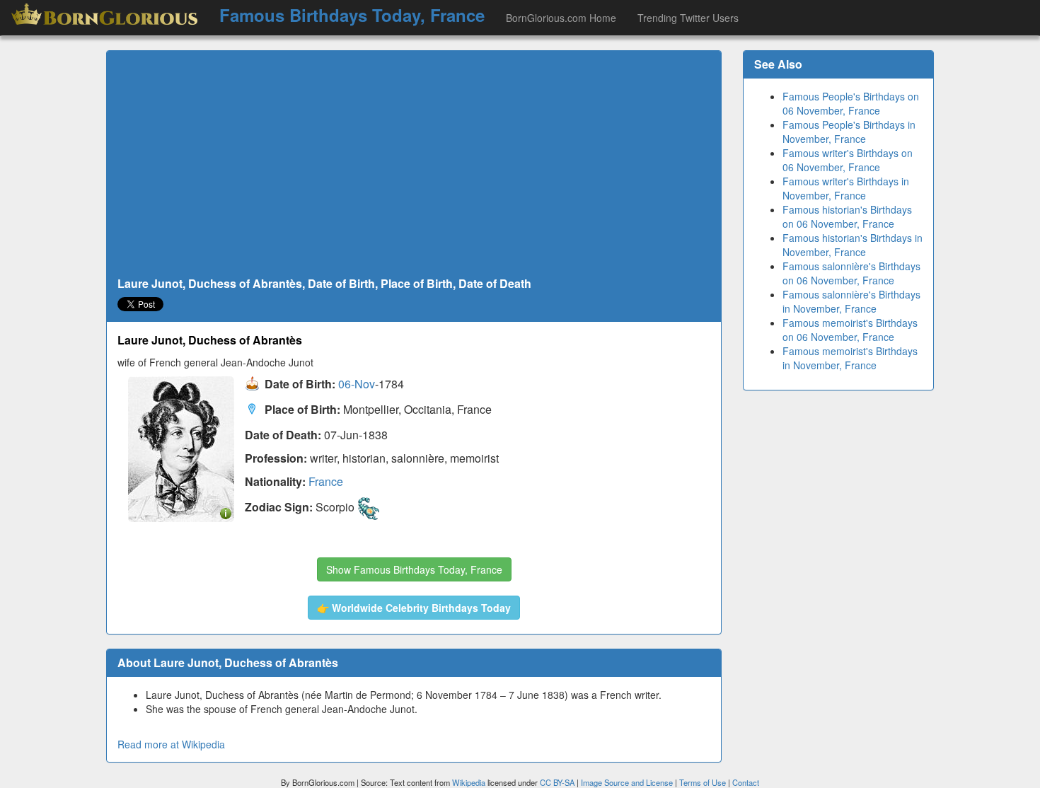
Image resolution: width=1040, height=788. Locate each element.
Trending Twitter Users (688, 18)
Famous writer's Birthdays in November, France (845, 188)
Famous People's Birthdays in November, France (848, 131)
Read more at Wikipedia (171, 744)
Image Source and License (627, 782)
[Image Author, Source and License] (225, 512)
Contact (745, 782)
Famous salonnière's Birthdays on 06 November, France (851, 273)
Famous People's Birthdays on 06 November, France (850, 103)
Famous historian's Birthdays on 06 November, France (847, 216)
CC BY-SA (557, 782)
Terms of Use (703, 782)
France (325, 481)
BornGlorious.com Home (561, 18)
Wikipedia (468, 782)
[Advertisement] (413, 164)
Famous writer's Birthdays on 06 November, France (847, 160)
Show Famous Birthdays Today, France (414, 569)
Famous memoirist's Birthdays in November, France (850, 358)
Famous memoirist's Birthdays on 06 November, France (850, 329)
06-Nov (356, 384)
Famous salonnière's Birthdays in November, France (851, 301)
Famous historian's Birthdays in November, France (852, 245)
